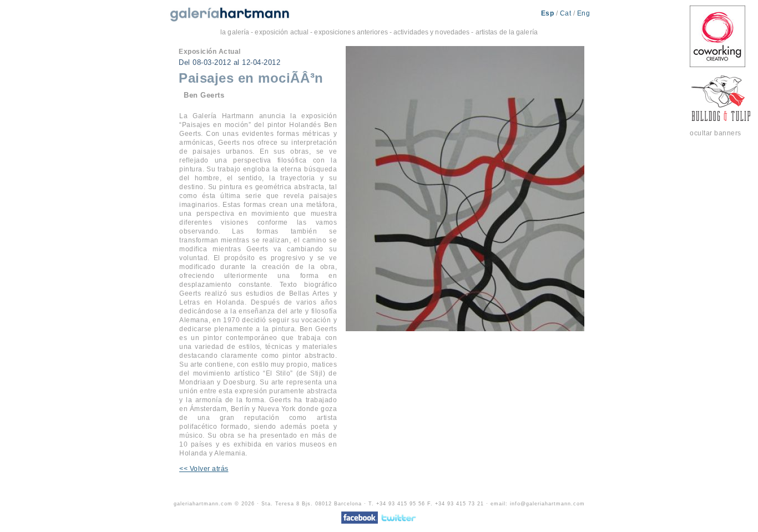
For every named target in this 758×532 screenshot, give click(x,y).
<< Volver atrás (204, 469)
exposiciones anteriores (350, 32)
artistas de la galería (507, 32)
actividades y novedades (431, 32)
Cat (566, 13)
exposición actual (282, 32)
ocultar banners (715, 133)
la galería (234, 32)
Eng (583, 13)
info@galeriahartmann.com (547, 503)
